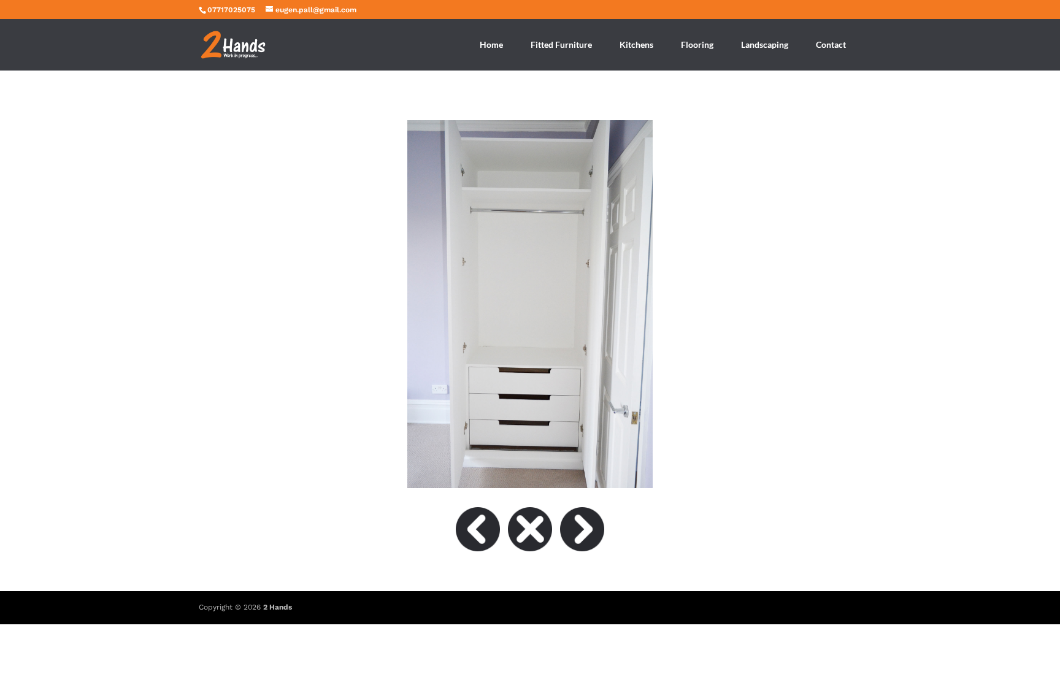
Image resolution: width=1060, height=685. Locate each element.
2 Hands (277, 607)
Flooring (697, 44)
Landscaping (764, 44)
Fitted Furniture (561, 44)
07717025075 (231, 10)
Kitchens (636, 44)
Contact (831, 44)
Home (491, 44)
